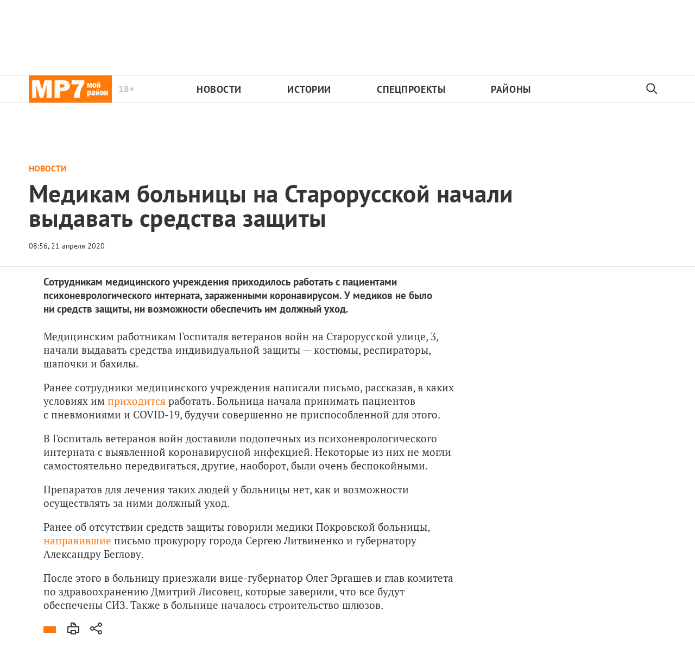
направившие (77, 540)
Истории (309, 89)
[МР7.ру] (70, 89)
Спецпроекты (411, 89)
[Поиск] (652, 89)
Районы (510, 89)
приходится (137, 401)
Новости (219, 89)
